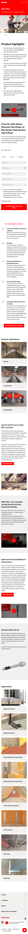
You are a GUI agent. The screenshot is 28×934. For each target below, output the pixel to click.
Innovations (5, 35)
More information (7, 463)
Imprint (9, 929)
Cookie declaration (7, 931)
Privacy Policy (15, 929)
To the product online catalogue (14, 325)
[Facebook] (2, 922)
